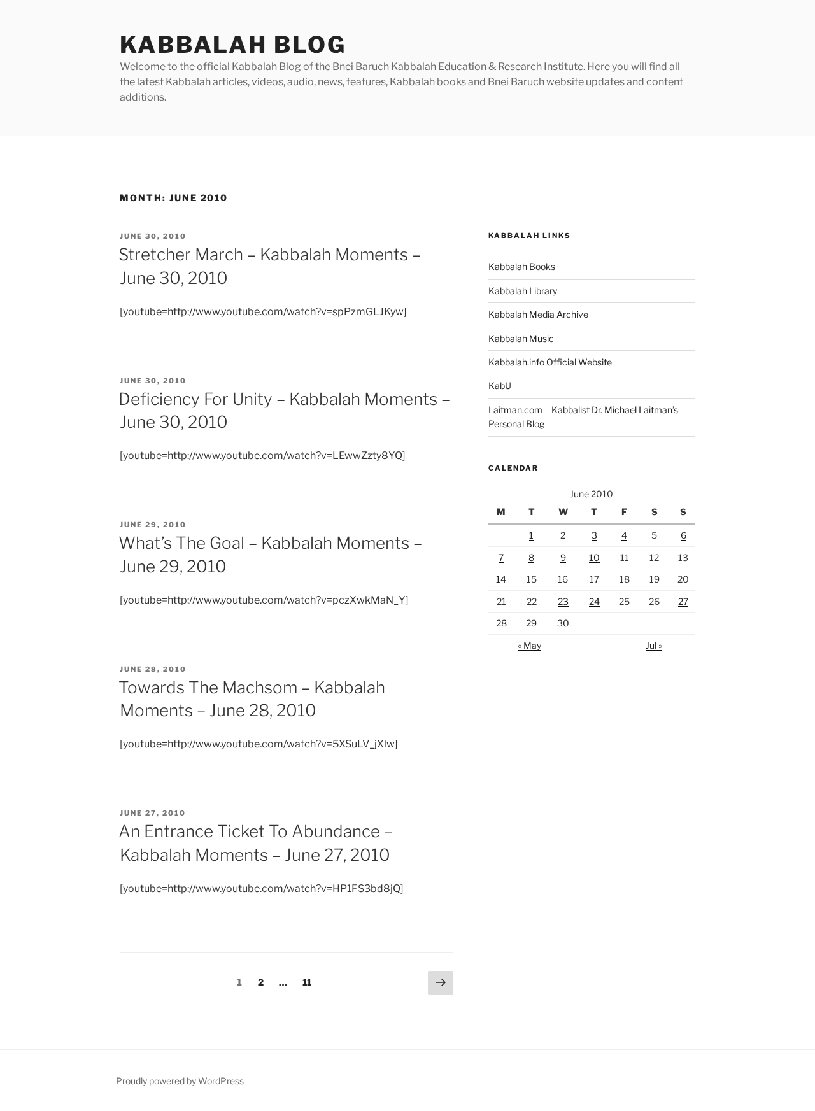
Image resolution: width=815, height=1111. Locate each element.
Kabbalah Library (522, 290)
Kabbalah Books (521, 266)
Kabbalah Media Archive (538, 314)
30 (563, 623)
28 (501, 623)
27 (683, 601)
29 (531, 623)
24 (594, 601)
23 (563, 601)
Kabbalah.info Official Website (550, 362)
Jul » (654, 645)
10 (594, 557)
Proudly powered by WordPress (180, 1080)
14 (501, 579)
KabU (499, 385)
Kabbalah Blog (233, 45)
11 (310, 981)
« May (529, 645)
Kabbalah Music (521, 338)
